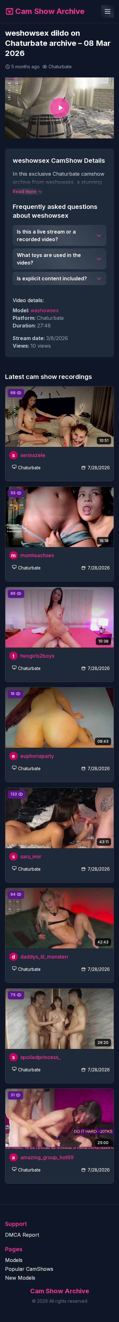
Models (14, 1260)
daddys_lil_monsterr (44, 956)
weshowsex (44, 310)
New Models (20, 1278)
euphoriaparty (37, 756)
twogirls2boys (37, 656)
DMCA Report (22, 1235)
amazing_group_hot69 (47, 1157)
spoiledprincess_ (40, 1057)
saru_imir (30, 856)
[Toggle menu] (107, 11)
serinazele (32, 455)
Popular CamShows (29, 1269)
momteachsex (37, 555)
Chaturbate (29, 467)
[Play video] (59, 107)
